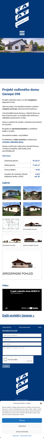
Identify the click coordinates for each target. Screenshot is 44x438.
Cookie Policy (15, 435)
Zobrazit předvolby (22, 432)
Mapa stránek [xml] (7, 327)
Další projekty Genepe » (18, 315)
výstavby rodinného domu (12, 142)
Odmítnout (22, 426)
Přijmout (22, 420)
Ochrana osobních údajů (24, 327)
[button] (41, 403)
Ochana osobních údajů (26, 435)
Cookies (39, 327)
